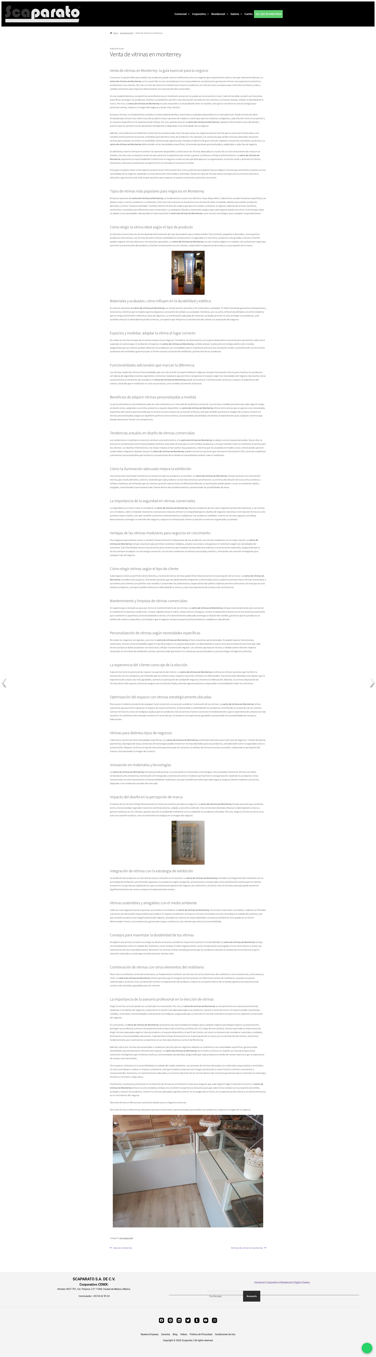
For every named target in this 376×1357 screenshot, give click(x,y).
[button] (182, 14)
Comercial (180, 14)
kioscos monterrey (122, 1247)
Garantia (165, 1334)
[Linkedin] (179, 1320)
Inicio (115, 33)
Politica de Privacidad (201, 1334)
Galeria (235, 14)
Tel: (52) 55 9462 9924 (268, 14)
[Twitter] (187, 1320)
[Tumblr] (196, 1320)
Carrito (249, 14)
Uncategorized (126, 33)
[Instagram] (214, 1320)
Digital (297, 1282)
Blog (175, 1334)
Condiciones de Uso (225, 1334)
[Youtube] (205, 1320)
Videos (183, 1334)
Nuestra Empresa (149, 1334)
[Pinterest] (170, 1320)
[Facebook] (161, 1320)
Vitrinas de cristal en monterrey (247, 1247)
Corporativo (199, 14)
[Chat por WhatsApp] (367, 1348)
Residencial (218, 14)
